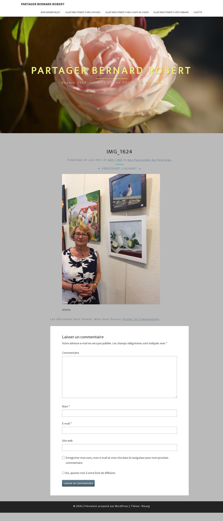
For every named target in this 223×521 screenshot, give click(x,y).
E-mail (67, 423)
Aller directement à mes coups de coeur (127, 12)
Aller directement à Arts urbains (171, 12)
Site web (67, 440)
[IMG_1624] (111, 240)
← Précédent (109, 168)
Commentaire (70, 353)
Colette (198, 12)
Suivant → (132, 168)
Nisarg (146, 506)
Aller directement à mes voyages (83, 12)
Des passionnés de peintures (149, 160)
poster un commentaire (140, 319)
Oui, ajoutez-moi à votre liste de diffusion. (90, 473)
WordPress (121, 506)
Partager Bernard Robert (42, 4)
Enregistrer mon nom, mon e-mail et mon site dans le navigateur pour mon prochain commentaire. (117, 460)
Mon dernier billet (50, 12)
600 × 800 (115, 160)
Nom (66, 406)
